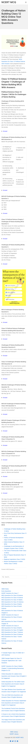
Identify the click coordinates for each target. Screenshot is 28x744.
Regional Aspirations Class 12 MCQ (14, 559)
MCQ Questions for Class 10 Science (12, 602)
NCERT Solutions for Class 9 (10, 625)
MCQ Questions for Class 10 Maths (11, 600)
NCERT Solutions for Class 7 (9, 593)
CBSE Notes (5, 589)
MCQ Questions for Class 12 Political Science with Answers (13, 61)
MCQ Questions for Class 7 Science (12, 632)
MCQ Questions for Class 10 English (12, 630)
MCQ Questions (10, 569)
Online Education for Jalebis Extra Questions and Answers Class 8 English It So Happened (13, 676)
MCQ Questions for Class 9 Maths (11, 604)
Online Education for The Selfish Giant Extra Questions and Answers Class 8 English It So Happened (12, 684)
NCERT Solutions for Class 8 (9, 615)
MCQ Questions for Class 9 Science (12, 597)
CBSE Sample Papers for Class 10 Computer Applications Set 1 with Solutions (11, 660)
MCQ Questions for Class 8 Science (12, 595)
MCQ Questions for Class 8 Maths (11, 628)
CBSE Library (14, 732)
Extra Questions (6, 591)
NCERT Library (14, 734)
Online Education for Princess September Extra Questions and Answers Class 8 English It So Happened (13, 703)
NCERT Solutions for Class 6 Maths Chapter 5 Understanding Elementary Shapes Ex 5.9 (12, 668)
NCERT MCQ (19, 737)
